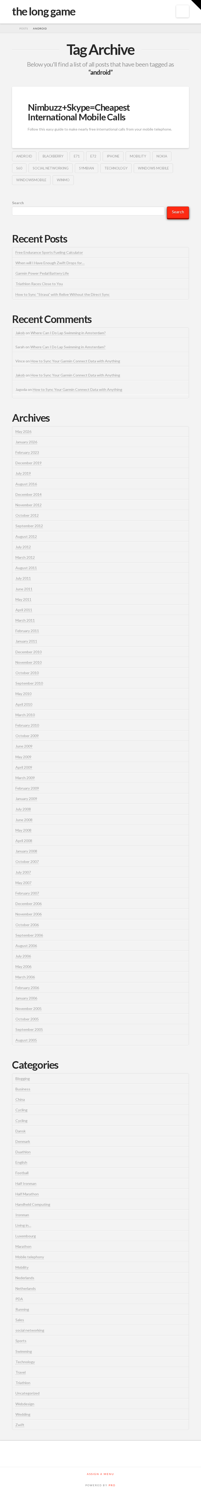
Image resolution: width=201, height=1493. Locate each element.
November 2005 (28, 1008)
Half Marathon (27, 1194)
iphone (113, 156)
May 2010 (23, 693)
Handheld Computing (32, 1204)
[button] (182, 11)
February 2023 (27, 452)
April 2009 (23, 767)
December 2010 (28, 652)
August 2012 (26, 536)
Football (22, 1173)
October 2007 (27, 861)
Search (18, 203)
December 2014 (28, 494)
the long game (43, 11)
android (24, 156)
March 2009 (25, 777)
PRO (112, 1485)
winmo (63, 180)
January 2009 (26, 798)
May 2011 (23, 599)
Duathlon (23, 1152)
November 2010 (28, 662)
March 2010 (25, 715)
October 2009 (27, 735)
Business (22, 1089)
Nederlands (24, 1277)
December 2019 (28, 463)
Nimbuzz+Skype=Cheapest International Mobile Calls (79, 112)
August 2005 (26, 1040)
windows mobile (153, 168)
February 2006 (27, 987)
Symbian (86, 168)
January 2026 (26, 442)
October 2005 (27, 1019)
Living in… (23, 1225)
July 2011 (23, 578)
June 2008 (23, 820)
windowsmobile (31, 180)
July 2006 (23, 956)
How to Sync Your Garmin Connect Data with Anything (75, 361)
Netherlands (25, 1288)
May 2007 (23, 882)
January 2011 (26, 641)
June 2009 (23, 746)
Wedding (22, 1414)
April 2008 (23, 840)
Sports (20, 1340)
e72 (93, 156)
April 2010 (23, 704)
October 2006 (27, 924)
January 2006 (26, 998)
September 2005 (29, 1029)
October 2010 (27, 673)
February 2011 (27, 630)
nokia (162, 156)
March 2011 (25, 620)
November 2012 (28, 505)
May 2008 (23, 830)
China (20, 1099)
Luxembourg (25, 1236)
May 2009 (23, 757)
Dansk (20, 1131)
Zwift (19, 1425)
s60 (19, 168)
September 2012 (29, 526)
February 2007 (27, 893)
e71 (77, 156)
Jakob (20, 333)
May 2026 (23, 431)
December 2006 (28, 903)
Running (22, 1309)
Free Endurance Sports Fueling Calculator (49, 252)
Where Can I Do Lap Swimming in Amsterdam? (68, 333)
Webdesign (24, 1404)
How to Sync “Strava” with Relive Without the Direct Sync (62, 294)
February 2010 (27, 725)
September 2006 (29, 935)
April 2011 (23, 610)
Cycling (21, 1110)
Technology (115, 168)
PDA (19, 1299)
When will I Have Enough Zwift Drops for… (50, 263)
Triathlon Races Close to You (39, 283)
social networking (51, 168)
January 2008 (26, 851)
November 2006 (28, 914)
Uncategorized (27, 1393)
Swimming (23, 1351)
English (21, 1162)
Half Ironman (25, 1183)
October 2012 (27, 515)
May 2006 (23, 966)
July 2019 (23, 473)
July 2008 (23, 809)
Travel (20, 1372)
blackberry (53, 156)
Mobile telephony (29, 1257)
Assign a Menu (100, 1474)
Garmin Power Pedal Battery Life (42, 273)
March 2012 (25, 557)
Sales (19, 1320)
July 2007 (23, 872)
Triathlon (22, 1382)
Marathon (23, 1246)
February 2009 (27, 788)
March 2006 (25, 977)
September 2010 (29, 683)
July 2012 (23, 547)
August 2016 (26, 484)
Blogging (22, 1078)
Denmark (22, 1141)
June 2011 (23, 589)
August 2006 (26, 945)
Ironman (22, 1215)
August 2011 (26, 568)
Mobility (138, 156)
